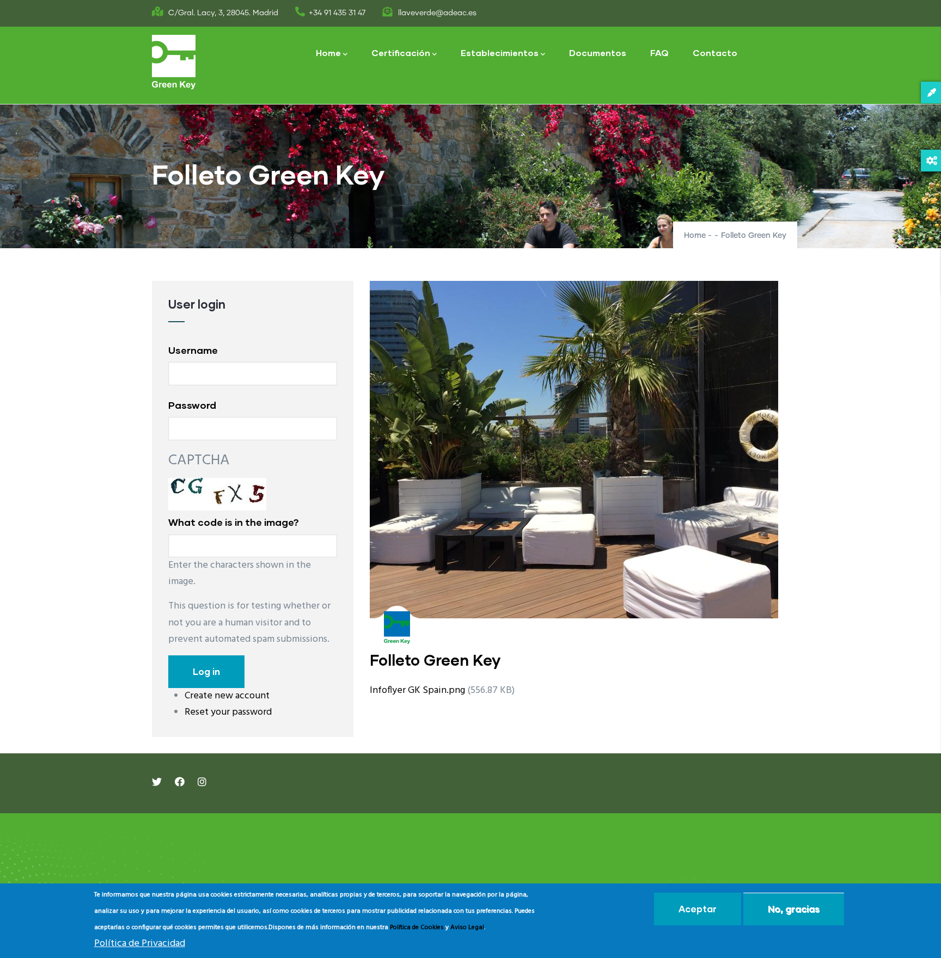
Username (193, 350)
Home (328, 52)
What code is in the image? (233, 522)
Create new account (227, 696)
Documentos (597, 52)
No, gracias (794, 908)
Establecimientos (500, 52)
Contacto (715, 52)
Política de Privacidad (139, 943)
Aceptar (698, 908)
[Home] (173, 62)
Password (192, 405)
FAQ (659, 52)
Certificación (400, 52)
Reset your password (228, 712)
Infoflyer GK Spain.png (417, 690)
